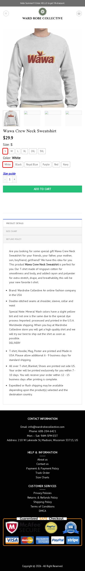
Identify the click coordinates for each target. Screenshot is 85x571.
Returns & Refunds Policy (42, 497)
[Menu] (6, 13)
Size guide (9, 173)
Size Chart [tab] (11, 231)
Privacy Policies (43, 493)
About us (42, 459)
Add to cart (42, 189)
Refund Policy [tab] (13, 239)
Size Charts (42, 477)
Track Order (42, 473)
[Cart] (79, 13)
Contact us (42, 464)
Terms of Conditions (42, 506)
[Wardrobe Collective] (42, 13)
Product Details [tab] (14, 223)
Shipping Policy (42, 502)
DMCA (42, 511)
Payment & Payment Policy (42, 468)
